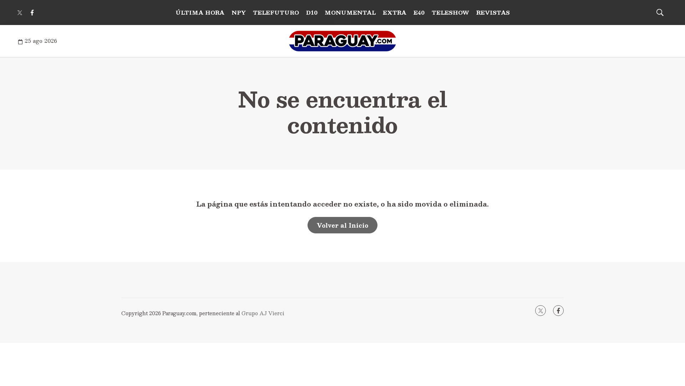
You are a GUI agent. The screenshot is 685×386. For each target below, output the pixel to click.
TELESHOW (450, 12)
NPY (239, 12)
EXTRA (394, 12)
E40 (419, 12)
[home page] (342, 41)
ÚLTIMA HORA (200, 12)
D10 (312, 12)
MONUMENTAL (350, 12)
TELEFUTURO (276, 12)
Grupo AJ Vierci (263, 313)
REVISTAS (493, 12)
